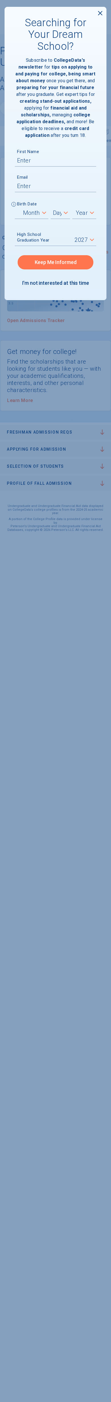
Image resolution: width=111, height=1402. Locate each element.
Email (22, 177)
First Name (28, 151)
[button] (13, 205)
